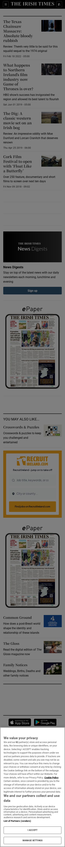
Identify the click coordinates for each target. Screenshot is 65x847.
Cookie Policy (51, 777)
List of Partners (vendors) (17, 821)
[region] (32, 787)
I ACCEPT (32, 830)
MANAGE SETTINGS (32, 840)
